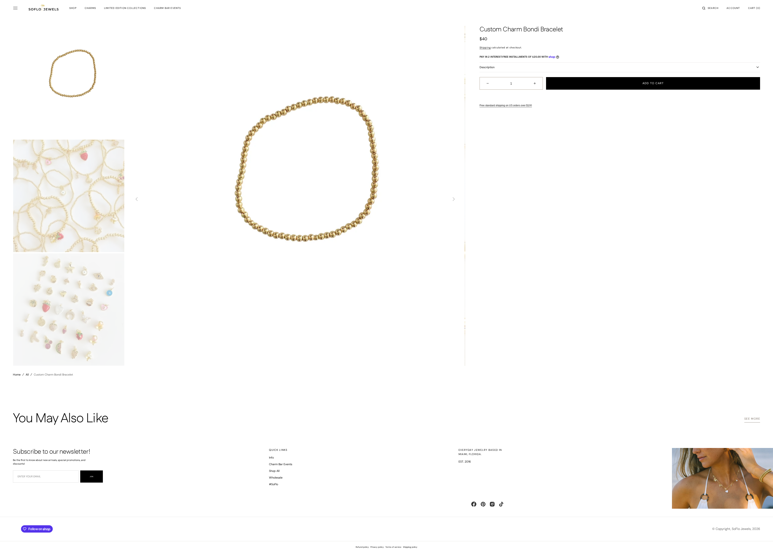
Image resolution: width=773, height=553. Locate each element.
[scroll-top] (763, 543)
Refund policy (362, 547)
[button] (710, 8)
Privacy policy (377, 547)
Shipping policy (410, 547)
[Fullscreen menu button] (15, 8)
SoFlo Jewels (741, 529)
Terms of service (393, 547)
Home (17, 374)
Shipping (485, 47)
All (27, 374)
